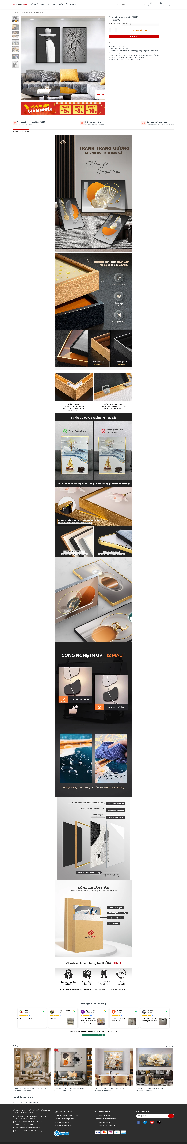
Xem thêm (169, 1046)
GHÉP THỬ (62, 4)
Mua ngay (134, 37)
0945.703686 (37, 1122)
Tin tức (72, 4)
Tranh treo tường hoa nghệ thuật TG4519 (150, 1088)
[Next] (169, 1063)
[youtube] (153, 1122)
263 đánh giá (112, 1032)
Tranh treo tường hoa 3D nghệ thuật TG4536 (111, 1088)
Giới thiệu (34, 4)
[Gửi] (119, 4)
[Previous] (18, 1063)
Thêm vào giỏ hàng (139, 30)
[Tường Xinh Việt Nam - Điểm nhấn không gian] (20, 4)
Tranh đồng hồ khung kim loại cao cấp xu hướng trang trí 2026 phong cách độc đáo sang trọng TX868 (71, 1089)
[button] (171, 4)
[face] (139, 1122)
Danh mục (45, 4)
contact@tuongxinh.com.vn (30, 1128)
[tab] (23, 1097)
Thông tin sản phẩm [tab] (21, 131)
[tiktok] (160, 1122)
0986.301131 (27, 1122)
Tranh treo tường (26, 12)
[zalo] (146, 1122)
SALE (55, 4)
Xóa (158, 21)
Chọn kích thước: (114, 23)
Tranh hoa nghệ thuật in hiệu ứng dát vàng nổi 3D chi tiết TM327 (31, 1089)
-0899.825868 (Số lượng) (24, 1124)
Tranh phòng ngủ (39, 12)
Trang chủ (16, 12)
